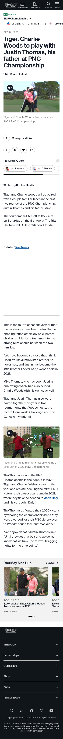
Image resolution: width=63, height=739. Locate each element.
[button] (23, 174)
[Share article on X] (7, 150)
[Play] (31, 442)
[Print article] (23, 150)
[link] (11, 5)
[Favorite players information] (57, 161)
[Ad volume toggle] (10, 88)
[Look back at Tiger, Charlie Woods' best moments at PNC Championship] (26, 581)
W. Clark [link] (16, 23)
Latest (55, 611)
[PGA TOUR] (11, 630)
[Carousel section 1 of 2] (30, 616)
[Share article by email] (32, 150)
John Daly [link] (51, 498)
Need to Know (10, 611)
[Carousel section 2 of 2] (34, 616)
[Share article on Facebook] (15, 150)
